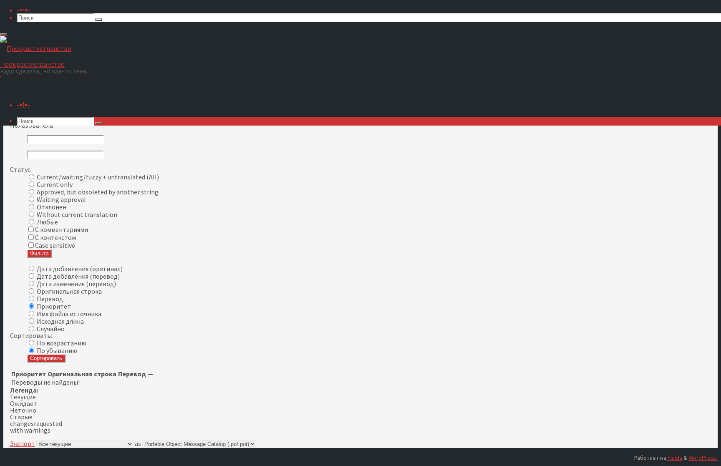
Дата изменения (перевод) (76, 284)
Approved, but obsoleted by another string (98, 192)
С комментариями (61, 229)
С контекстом (55, 237)
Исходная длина (60, 321)
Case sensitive (55, 245)
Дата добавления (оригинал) (80, 268)
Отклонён (51, 207)
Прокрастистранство (32, 64)
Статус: (21, 169)
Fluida (674, 457)
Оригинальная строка (69, 291)
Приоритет (54, 306)
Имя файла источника (69, 314)
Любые (47, 222)
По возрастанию (61, 343)
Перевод (50, 299)
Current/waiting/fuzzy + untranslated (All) (98, 177)
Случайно (51, 329)
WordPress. (703, 457)
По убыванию (57, 350)
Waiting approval (61, 199)
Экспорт (22, 443)
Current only (55, 184)
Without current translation (77, 214)
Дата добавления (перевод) (78, 276)
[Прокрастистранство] (35, 48)
